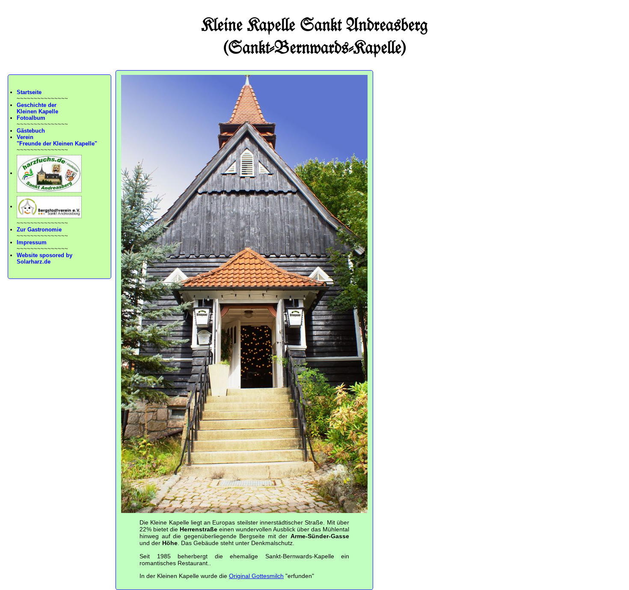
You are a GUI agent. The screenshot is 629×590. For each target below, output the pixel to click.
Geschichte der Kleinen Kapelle (37, 108)
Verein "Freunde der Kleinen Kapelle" (57, 140)
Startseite (29, 92)
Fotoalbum (31, 118)
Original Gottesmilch (256, 575)
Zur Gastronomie (39, 229)
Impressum (32, 242)
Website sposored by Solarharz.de (44, 258)
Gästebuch (31, 130)
